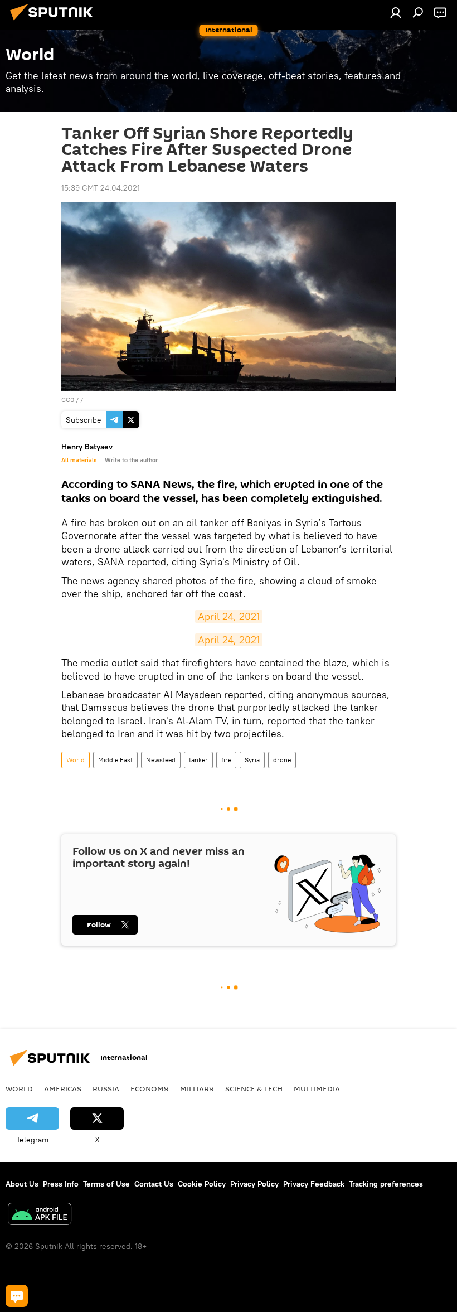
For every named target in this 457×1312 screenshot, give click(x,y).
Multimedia (317, 1088)
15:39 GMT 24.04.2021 (100, 188)
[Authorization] (396, 12)
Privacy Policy (254, 1184)
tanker (198, 760)
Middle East (115, 760)
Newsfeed (161, 760)
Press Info (61, 1184)
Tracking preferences (386, 1184)
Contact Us (153, 1184)
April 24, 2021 (229, 616)
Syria (252, 760)
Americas (62, 1088)
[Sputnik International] (55, 22)
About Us (22, 1184)
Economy (149, 1088)
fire (226, 760)
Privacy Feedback (313, 1184)
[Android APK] (39, 1215)
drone (282, 760)
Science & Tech (254, 1088)
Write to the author (131, 460)
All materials (78, 460)
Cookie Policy (202, 1184)
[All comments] (17, 1296)
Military (197, 1088)
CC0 (67, 399)
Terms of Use (106, 1184)
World (75, 760)
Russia (106, 1088)
